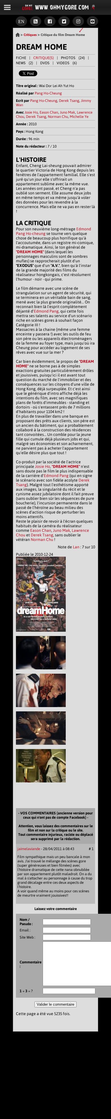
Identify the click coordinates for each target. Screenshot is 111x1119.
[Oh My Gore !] (18, 35)
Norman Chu (58, 116)
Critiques (30, 35)
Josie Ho (31, 112)
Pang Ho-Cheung (48, 93)
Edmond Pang (46, 311)
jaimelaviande (28, 849)
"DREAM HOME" (30, 251)
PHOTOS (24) (73, 58)
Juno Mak (67, 112)
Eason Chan (49, 112)
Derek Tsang (69, 100)
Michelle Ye (79, 116)
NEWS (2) (24, 63)
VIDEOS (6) (67, 63)
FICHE (21, 58)
